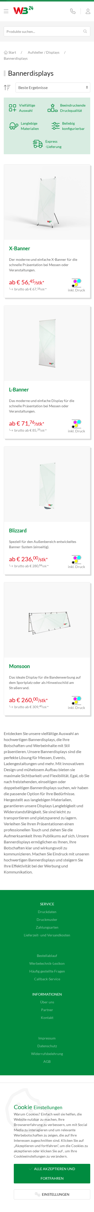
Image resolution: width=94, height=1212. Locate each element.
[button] (6, 11)
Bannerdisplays (16, 58)
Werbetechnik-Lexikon (47, 963)
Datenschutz (47, 1046)
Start (12, 52)
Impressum (47, 1038)
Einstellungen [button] (54, 1194)
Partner (47, 1010)
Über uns (47, 1002)
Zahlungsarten (47, 927)
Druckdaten (47, 912)
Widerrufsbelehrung (47, 1054)
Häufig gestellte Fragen (47, 971)
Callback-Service (47, 979)
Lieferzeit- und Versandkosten (47, 935)
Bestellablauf (47, 955)
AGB (47, 1061)
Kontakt (47, 1017)
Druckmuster (47, 919)
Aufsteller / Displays (43, 52)
